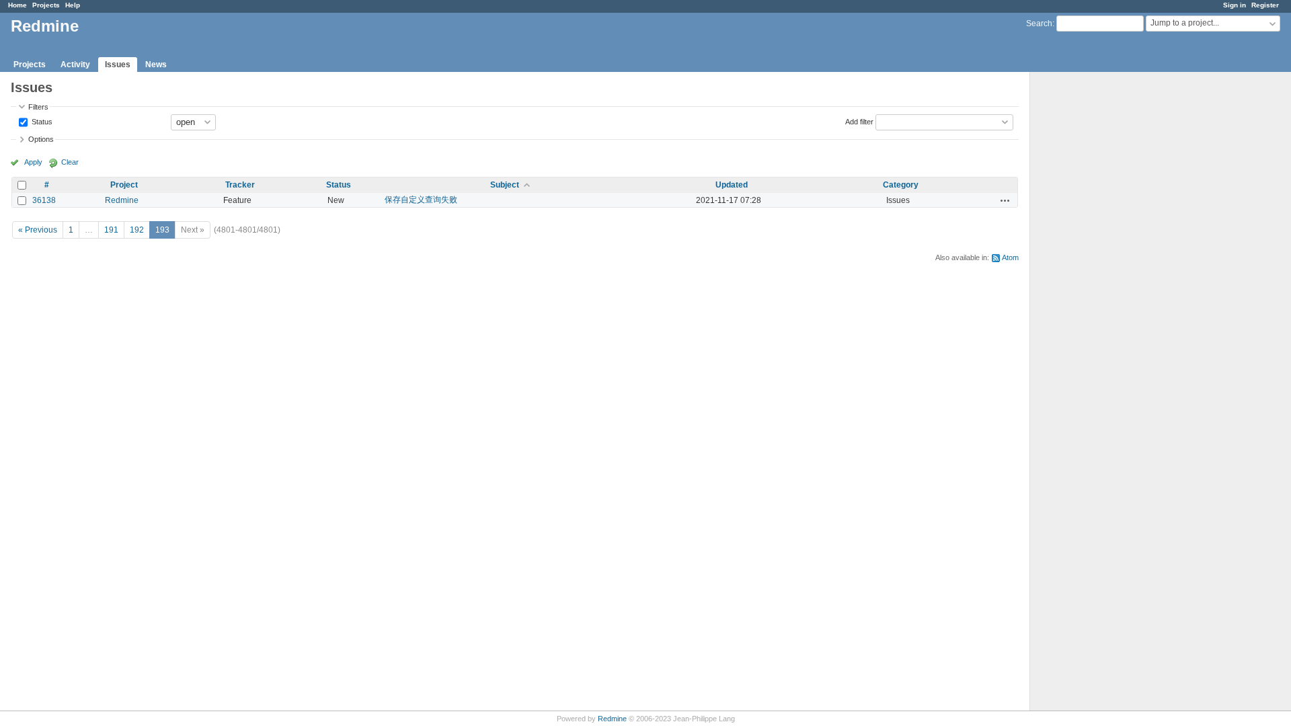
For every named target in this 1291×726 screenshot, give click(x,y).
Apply (33, 162)
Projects (46, 5)
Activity (75, 64)
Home (17, 5)
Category (900, 185)
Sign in (1234, 5)
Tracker (240, 185)
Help (72, 5)
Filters (38, 107)
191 (111, 230)
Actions (1005, 200)
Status (41, 121)
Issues (117, 64)
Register (1265, 5)
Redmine (122, 200)
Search (1039, 23)
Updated (731, 185)
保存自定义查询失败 (421, 199)
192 (137, 230)
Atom (1010, 257)
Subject (504, 185)
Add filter (859, 121)
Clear (70, 162)
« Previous (37, 230)
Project (124, 185)
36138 (44, 200)
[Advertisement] (1097, 283)
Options (41, 139)
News (156, 64)
